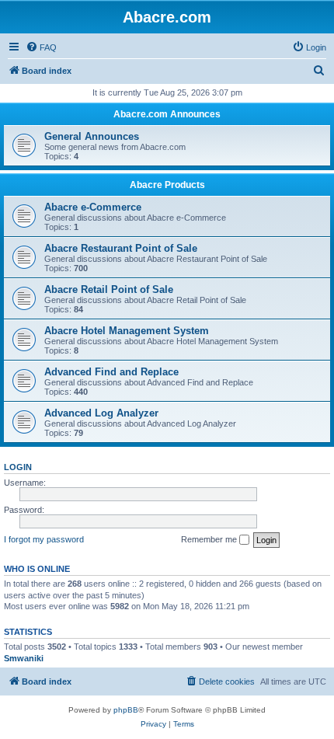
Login (18, 467)
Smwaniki (23, 658)
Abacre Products (167, 185)
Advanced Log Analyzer (101, 413)
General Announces (91, 136)
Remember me (210, 539)
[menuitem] (41, 47)
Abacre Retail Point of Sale (108, 289)
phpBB (125, 710)
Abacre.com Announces (167, 114)
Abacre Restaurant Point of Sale (120, 248)
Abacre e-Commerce (92, 207)
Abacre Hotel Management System (126, 330)
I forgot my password (44, 539)
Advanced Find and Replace (111, 372)
